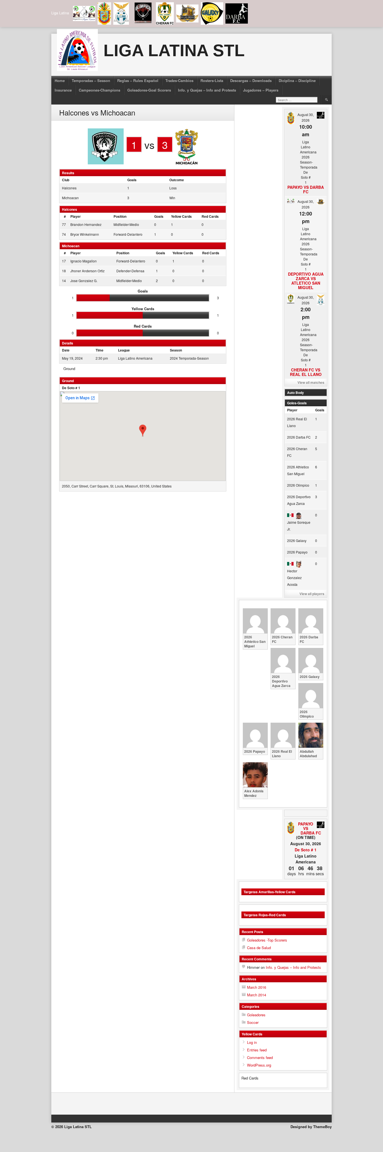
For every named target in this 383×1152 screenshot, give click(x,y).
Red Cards (210, 216)
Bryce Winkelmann (84, 234)
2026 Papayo (297, 552)
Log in (252, 1042)
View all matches (310, 382)
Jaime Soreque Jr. (298, 525)
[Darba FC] (320, 825)
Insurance (63, 90)
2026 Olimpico (298, 485)
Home (60, 80)
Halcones (69, 187)
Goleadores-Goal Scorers (149, 90)
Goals (158, 216)
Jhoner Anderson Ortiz (87, 270)
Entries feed (257, 1050)
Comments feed (260, 1057)
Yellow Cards (181, 216)
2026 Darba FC (299, 437)
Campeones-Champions (99, 90)
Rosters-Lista (211, 80)
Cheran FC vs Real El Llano (306, 372)
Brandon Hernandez (85, 224)
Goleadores (256, 1014)
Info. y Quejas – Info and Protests (207, 90)
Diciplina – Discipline (297, 80)
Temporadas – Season (91, 80)
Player (75, 216)
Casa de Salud (259, 947)
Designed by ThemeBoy (311, 1126)
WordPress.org (259, 1065)
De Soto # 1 (71, 387)
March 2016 (256, 987)
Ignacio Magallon (83, 260)
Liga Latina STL (174, 50)
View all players (311, 593)
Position (120, 216)
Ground (69, 368)
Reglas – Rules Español (137, 80)
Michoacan (70, 197)
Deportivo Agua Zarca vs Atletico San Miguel (306, 280)
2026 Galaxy (296, 540)
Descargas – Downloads (251, 80)
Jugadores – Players (260, 90)
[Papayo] (291, 828)
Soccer (253, 1022)
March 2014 (256, 994)
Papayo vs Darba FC (305, 189)
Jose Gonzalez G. (83, 280)
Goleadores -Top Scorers (267, 940)
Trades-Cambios (179, 80)
